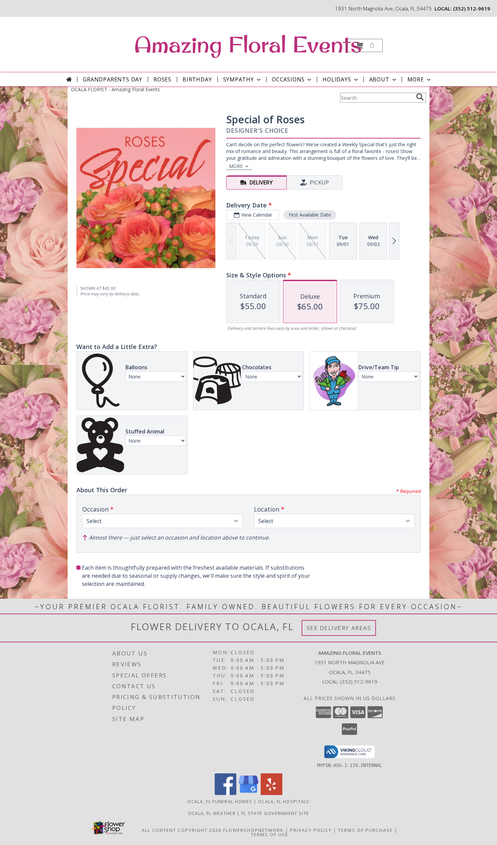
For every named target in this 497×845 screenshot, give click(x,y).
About (379, 79)
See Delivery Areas (339, 628)
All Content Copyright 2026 (181, 830)
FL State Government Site (275, 813)
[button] (365, 45)
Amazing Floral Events (248, 44)
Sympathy (238, 79)
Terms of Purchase (365, 830)
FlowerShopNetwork (253, 830)
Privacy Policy (311, 830)
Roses (162, 79)
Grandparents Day (112, 79)
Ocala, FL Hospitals (284, 801)
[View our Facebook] (225, 793)
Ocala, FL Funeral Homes (219, 801)
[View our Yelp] (271, 793)
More (415, 79)
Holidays (337, 79)
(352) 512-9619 (471, 8)
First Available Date (310, 215)
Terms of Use (269, 834)
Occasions (288, 79)
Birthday (197, 79)
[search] (420, 97)
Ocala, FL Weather (212, 813)
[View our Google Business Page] (248, 793)
